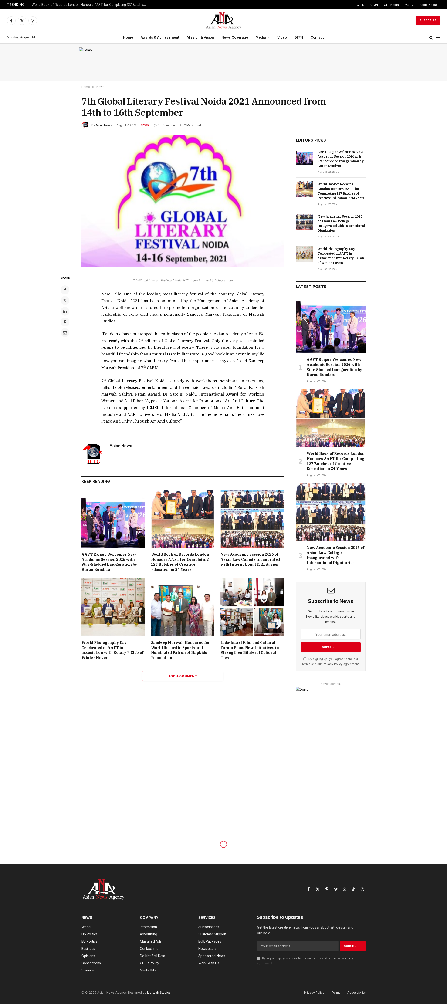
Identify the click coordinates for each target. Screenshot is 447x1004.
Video (282, 37)
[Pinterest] (65, 322)
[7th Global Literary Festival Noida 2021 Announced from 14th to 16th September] (182, 201)
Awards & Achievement (160, 37)
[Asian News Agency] (223, 20)
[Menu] (438, 37)
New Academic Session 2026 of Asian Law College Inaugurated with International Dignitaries (250, 559)
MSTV (409, 5)
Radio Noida (428, 5)
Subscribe (428, 20)
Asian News (104, 125)
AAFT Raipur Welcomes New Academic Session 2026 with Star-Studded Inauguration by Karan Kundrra (109, 562)
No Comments (167, 125)
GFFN (360, 5)
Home (128, 37)
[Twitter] (65, 300)
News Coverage (234, 37)
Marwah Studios (159, 992)
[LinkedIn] (65, 311)
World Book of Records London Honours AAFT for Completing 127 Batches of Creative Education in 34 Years (90, 5)
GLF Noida (391, 5)
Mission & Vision (200, 37)
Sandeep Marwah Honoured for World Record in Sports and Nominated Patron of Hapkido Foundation (180, 650)
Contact (317, 37)
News (145, 125)
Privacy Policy (332, 664)
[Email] (65, 332)
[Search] (431, 37)
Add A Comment (183, 676)
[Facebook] (65, 289)
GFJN (374, 5)
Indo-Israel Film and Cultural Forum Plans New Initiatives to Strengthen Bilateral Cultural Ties (249, 650)
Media (261, 37)
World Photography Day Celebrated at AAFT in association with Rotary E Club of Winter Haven (112, 650)
